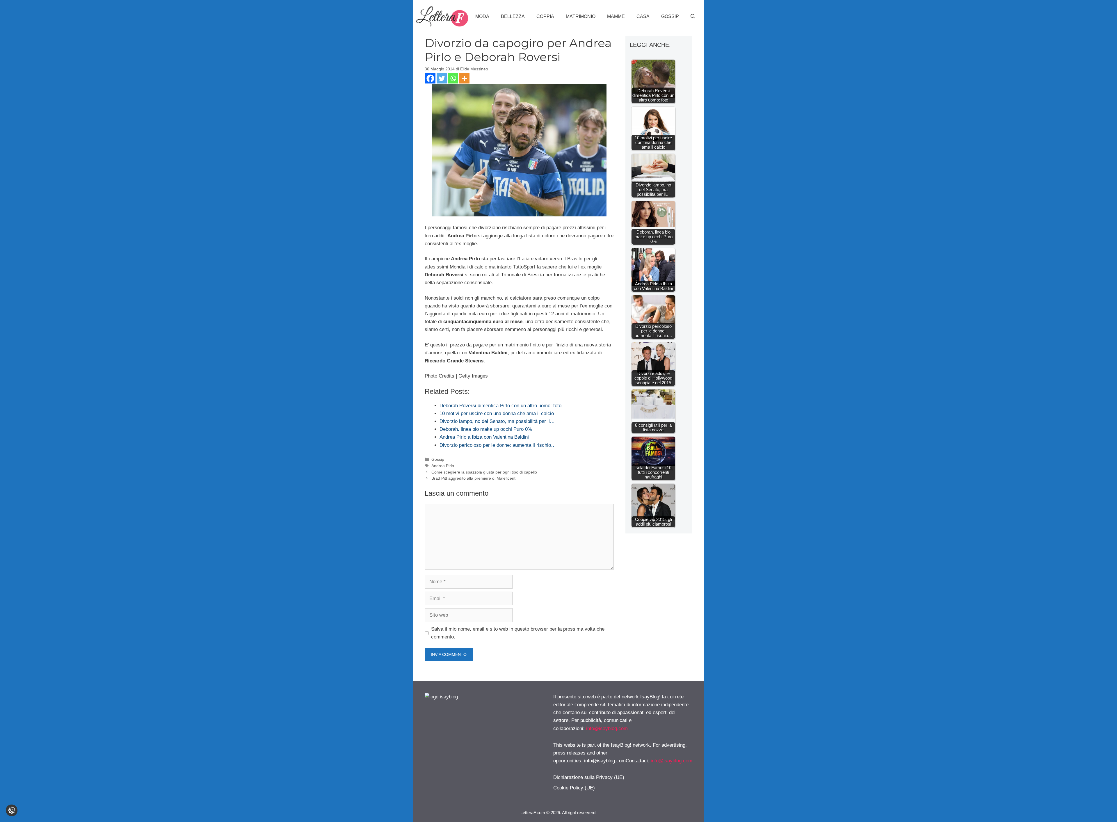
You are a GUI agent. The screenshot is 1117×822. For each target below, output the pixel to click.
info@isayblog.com (607, 728)
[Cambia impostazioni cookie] (11, 810)
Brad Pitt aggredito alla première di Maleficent (473, 478)
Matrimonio (580, 16)
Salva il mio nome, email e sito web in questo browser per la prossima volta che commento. (517, 633)
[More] (464, 78)
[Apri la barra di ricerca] (693, 16)
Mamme (616, 16)
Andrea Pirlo (442, 465)
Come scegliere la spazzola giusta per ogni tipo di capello (484, 472)
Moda (482, 16)
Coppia (545, 16)
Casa (643, 16)
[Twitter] (442, 78)
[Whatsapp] (453, 78)
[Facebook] (430, 78)
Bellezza (513, 16)
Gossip (670, 16)
